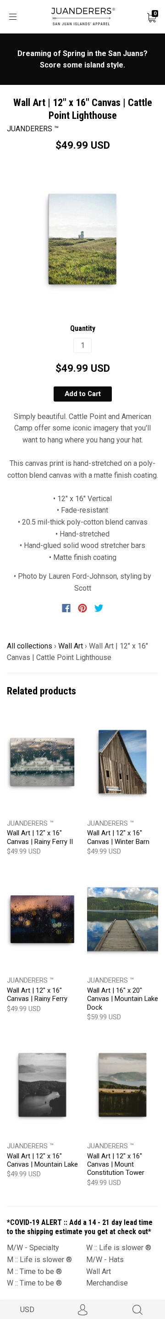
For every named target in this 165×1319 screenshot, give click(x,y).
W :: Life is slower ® (118, 1247)
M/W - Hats (105, 1259)
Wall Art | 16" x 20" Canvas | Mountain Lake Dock (122, 999)
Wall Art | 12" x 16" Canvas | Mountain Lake (42, 1160)
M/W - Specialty (33, 1247)
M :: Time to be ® (34, 1271)
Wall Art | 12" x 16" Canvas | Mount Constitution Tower (115, 1164)
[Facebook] (66, 608)
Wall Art (70, 646)
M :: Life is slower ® (39, 1259)
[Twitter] (99, 608)
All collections (29, 646)
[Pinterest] (82, 608)
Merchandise (107, 1283)
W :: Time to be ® (34, 1283)
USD (27, 1309)
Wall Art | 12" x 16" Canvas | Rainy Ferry (37, 994)
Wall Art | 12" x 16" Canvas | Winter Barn (118, 837)
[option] (82, 239)
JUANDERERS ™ (33, 128)
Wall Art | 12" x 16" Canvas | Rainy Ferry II (40, 837)
